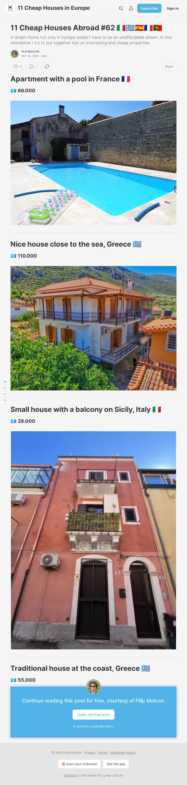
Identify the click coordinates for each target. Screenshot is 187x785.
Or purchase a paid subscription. (93, 726)
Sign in (173, 8)
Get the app (116, 764)
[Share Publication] (130, 8)
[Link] (4, 79)
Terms (102, 752)
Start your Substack (81, 764)
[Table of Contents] (5, 392)
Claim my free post (93, 714)
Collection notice (122, 752)
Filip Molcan (30, 51)
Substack (71, 775)
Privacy (90, 752)
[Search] (120, 8)
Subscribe (149, 8)
